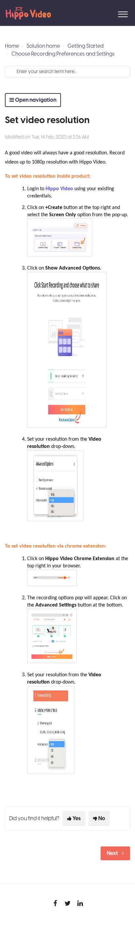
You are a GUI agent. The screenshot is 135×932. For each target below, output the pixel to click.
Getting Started (86, 46)
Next (112, 853)
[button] (122, 13)
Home (12, 46)
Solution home (43, 46)
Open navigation (35, 100)
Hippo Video (59, 189)
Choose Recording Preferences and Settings (63, 54)
